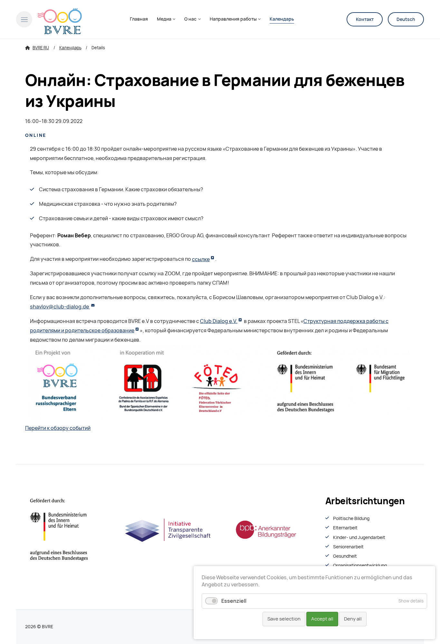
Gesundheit (345, 556)
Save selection (284, 619)
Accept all (322, 619)
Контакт (365, 19)
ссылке (201, 259)
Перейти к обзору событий (58, 428)
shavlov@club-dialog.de (60, 306)
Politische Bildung (351, 518)
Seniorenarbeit (348, 547)
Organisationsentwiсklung (360, 565)
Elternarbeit (345, 528)
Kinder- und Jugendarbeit (359, 537)
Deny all (353, 619)
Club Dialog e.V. (218, 321)
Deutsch (406, 19)
